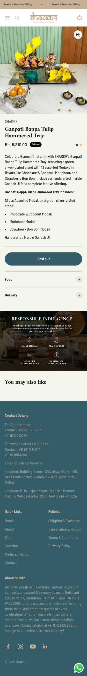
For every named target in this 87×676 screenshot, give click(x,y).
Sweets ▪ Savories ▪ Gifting (15, 4)
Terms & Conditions (63, 537)
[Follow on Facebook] (8, 646)
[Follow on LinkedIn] (45, 646)
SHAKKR (11, 121)
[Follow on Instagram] (20, 646)
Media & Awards (16, 554)
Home (9, 521)
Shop (9, 537)
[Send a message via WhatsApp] (79, 668)
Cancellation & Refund (65, 529)
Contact (11, 562)
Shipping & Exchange (64, 521)
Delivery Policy (59, 546)
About (9, 529)
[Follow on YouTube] (32, 646)
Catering (11, 546)
